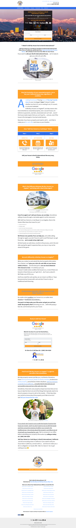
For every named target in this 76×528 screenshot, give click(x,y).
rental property (22, 382)
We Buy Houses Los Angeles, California (27, 486)
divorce (44, 100)
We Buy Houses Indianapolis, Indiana (48, 502)
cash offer (43, 56)
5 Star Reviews (46, 420)
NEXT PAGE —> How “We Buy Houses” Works (37, 469)
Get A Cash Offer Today (45, 1)
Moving (50, 100)
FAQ (42, 8)
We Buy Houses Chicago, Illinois (48, 488)
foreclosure (29, 380)
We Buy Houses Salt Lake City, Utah (27, 500)
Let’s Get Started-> (38, 164)
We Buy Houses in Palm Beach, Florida (27, 492)
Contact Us (46, 8)
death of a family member (41, 380)
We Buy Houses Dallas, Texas (27, 506)
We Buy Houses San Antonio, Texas (27, 488)
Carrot (44, 526)
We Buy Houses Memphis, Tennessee (27, 496)
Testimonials (37, 8)
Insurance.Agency (49, 511)
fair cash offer (29, 122)
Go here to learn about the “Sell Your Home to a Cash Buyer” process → (38, 292)
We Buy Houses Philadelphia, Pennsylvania (48, 498)
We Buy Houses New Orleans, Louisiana (27, 494)
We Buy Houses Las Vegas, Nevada (48, 496)
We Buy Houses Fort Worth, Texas (48, 492)
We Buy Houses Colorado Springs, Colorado (48, 490)
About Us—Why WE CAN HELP (54, 1)
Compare (32, 8)
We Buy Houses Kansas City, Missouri (48, 494)
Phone (31, 35)
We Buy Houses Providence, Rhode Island (48, 506)
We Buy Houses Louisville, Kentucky (27, 498)
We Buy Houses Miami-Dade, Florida (48, 504)
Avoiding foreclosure (31, 100)
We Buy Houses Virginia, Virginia (27, 502)
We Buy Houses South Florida (38, 509)
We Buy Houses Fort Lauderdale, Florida (28, 490)
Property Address (38, 31)
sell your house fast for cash (29, 397)
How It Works (27, 8)
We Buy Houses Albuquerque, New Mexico (27, 504)
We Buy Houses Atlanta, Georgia (48, 486)
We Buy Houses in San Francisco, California (48, 500)
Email (45, 35)
